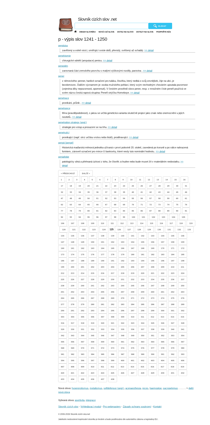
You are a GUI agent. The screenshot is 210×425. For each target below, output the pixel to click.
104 (173, 217)
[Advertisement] (133, 8)
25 (133, 186)
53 (115, 198)
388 (132, 354)
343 (72, 336)
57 (150, 198)
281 (102, 304)
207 (142, 267)
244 (122, 286)
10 (131, 180)
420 (62, 373)
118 (181, 223)
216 (102, 273)
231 (122, 279)
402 (142, 360)
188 (82, 261)
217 (112, 273)
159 (182, 242)
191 (112, 261)
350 (142, 336)
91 (186, 211)
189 (92, 261)
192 (122, 261)
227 (82, 279)
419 (182, 367)
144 (162, 236)
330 (72, 329)
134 (62, 236)
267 (92, 298)
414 (132, 367)
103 (163, 217)
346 (102, 336)
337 (142, 329)
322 (122, 323)
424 (102, 373)
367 (182, 342)
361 (122, 342)
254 (92, 292)
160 (62, 248)
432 (182, 373)
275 (172, 298)
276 (182, 298)
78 (71, 211)
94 (80, 217)
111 (112, 223)
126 (119, 230)
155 (142, 242)
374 (122, 348)
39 (124, 192)
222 (162, 273)
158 (172, 242)
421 (72, 373)
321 (112, 323)
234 (152, 279)
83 (115, 211)
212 (62, 273)
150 (92, 242)
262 (172, 292)
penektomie (64, 55)
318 (82, 323)
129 (149, 230)
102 (153, 217)
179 (122, 254)
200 (72, 267)
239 (72, 286)
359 (102, 342)
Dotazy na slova (144, 32)
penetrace (63, 98)
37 (106, 192)
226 (72, 279)
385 (102, 354)
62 (62, 205)
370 (82, 348)
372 (102, 348)
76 (186, 205)
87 (150, 211)
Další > (86, 173)
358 (92, 342)
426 (122, 373)
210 (172, 267)
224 (182, 273)
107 (72, 223)
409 (82, 367)
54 (124, 198)
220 (142, 273)
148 (72, 242)
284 (132, 304)
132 (179, 230)
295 (112, 311)
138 (102, 236)
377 (152, 348)
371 (92, 348)
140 (122, 236)
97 (106, 217)
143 (152, 236)
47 (62, 198)
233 (142, 279)
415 (142, 367)
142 (142, 236)
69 (124, 205)
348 (122, 336)
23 (115, 186)
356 (72, 342)
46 (186, 192)
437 (102, 379)
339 (162, 329)
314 (172, 317)
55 (133, 198)
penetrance (64, 108)
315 (182, 317)
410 (92, 367)
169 (152, 248)
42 (150, 192)
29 (168, 186)
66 (97, 205)
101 (143, 217)
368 (62, 348)
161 (72, 248)
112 (122, 223)
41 (142, 192)
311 (142, 317)
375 (132, 348)
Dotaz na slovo (125, 32)
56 (142, 198)
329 (62, 329)
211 (182, 267)
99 (124, 217)
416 (152, 367)
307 (102, 317)
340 (172, 329)
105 (183, 217)
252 (72, 292)
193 (132, 261)
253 (82, 292)
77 (62, 211)
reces (145, 388)
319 (92, 323)
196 (162, 261)
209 (162, 267)
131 (169, 230)
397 (92, 360)
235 (162, 279)
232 (132, 279)
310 (132, 317)
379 (172, 348)
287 (162, 304)
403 (152, 360)
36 (97, 192)
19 (80, 186)
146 (182, 236)
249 (172, 286)
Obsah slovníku (87, 32)
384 (92, 354)
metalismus (96, 388)
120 (64, 230)
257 (122, 292)
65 (88, 205)
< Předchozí (68, 173)
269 (112, 298)
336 (132, 329)
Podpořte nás (163, 32)
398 (102, 360)
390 (152, 354)
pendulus (63, 45)
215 (92, 273)
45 (177, 192)
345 (92, 336)
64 (80, 205)
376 (142, 348)
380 (182, 348)
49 (80, 198)
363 (142, 342)
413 (122, 367)
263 (182, 292)
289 (182, 304)
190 (102, 261)
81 (97, 211)
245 (132, 286)
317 (72, 323)
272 (142, 298)
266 (82, 298)
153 (122, 242)
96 (97, 217)
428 (142, 373)
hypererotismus (80, 388)
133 (189, 230)
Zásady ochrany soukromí (137, 406)
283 (122, 304)
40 (133, 192)
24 (124, 186)
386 (112, 354)
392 (172, 354)
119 (191, 223)
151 (102, 242)
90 (177, 211)
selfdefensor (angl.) (114, 388)
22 (106, 186)
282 (112, 304)
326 (162, 323)
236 (172, 279)
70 (133, 205)
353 (172, 336)
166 (122, 248)
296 (122, 311)
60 (177, 198)
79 (80, 211)
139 (112, 236)
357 (82, 342)
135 (72, 236)
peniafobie (63, 156)
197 (172, 261)
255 (102, 292)
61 (186, 198)
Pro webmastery (112, 406)
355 (62, 342)
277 (62, 304)
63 (71, 205)
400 (122, 360)
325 (152, 323)
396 (82, 360)
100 (133, 217)
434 (72, 379)
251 (62, 292)
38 (115, 192)
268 (102, 298)
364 (152, 342)
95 (88, 217)
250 (182, 286)
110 (102, 223)
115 (151, 223)
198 (182, 261)
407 (62, 367)
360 (112, 342)
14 (167, 180)
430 (162, 373)
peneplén (63, 65)
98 (115, 217)
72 (150, 205)
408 (72, 367)
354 (182, 336)
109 (92, 223)
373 (112, 348)
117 (171, 223)
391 (162, 354)
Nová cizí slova (106, 32)
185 (182, 254)
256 (112, 292)
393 (182, 354)
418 (172, 367)
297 (132, 311)
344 (82, 336)
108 (82, 223)
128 (139, 230)
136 (82, 236)
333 (102, 329)
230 (112, 279)
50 (88, 198)
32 (62, 192)
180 (132, 254)
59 (168, 198)
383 (82, 354)
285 (142, 304)
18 (71, 186)
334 (112, 329)
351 (152, 336)
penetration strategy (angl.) (72, 122)
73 (159, 205)
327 (172, 323)
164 (102, 248)
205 (122, 267)
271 (132, 298)
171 (172, 248)
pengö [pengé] (65, 142)
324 (142, 323)
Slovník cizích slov (68, 406)
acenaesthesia (133, 388)
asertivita (79, 400)
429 (152, 373)
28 (159, 186)
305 (82, 317)
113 (132, 223)
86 (142, 211)
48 (71, 198)
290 (62, 311)
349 (132, 336)
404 (162, 360)
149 (82, 242)
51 (97, 198)
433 (62, 379)
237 (182, 279)
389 (142, 354)
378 (162, 348)
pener (61, 76)
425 (112, 373)
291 (72, 311)
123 (94, 230)
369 (72, 348)
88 (159, 211)
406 (182, 360)
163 (92, 248)
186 (62, 261)
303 (62, 317)
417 (162, 367)
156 (152, 242)
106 (62, 223)
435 (82, 379)
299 (152, 311)
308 (112, 317)
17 (62, 186)
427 (132, 373)
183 (162, 254)
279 (82, 304)
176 (92, 254)
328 (182, 323)
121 (74, 230)
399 (112, 360)
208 (152, 267)
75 (177, 205)
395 (72, 360)
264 (62, 298)
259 (142, 292)
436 (92, 379)
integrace (91, 400)
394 (62, 360)
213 (72, 273)
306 (92, 317)
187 (72, 261)
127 (129, 230)
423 (92, 373)
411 (102, 367)
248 (162, 286)
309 (122, 317)
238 (62, 286)
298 (142, 311)
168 (142, 248)
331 (82, 329)
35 (88, 192)
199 (62, 267)
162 (82, 248)
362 (132, 342)
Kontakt (157, 406)
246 (142, 286)
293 (92, 311)
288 (172, 304)
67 (106, 205)
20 (88, 186)
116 (161, 223)
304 (72, 317)
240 (82, 286)
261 (162, 292)
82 (106, 211)
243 (112, 286)
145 (172, 236)
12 (149, 180)
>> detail (149, 50)
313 (162, 317)
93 (71, 217)
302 (182, 311)
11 (140, 180)
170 (162, 248)
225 (62, 279)
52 (106, 198)
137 (92, 236)
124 (104, 230)
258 (132, 292)
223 (172, 273)
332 (92, 329)
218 (122, 273)
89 (168, 211)
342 (62, 336)
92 (62, 217)
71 (142, 205)
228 (92, 279)
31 (186, 186)
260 (152, 292)
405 (172, 360)
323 (132, 323)
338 (152, 329)
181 (142, 254)
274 (162, 298)
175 (82, 254)
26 (142, 186)
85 (133, 211)
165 (112, 248)
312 (152, 317)
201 (82, 267)
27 (150, 186)
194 (142, 261)
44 (168, 192)
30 (177, 186)
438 (112, 379)
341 (182, 329)
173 (62, 254)
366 (172, 342)
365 (162, 342)
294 (102, 311)
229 (102, 279)
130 (159, 230)
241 (92, 286)
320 (102, 323)
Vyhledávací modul (91, 406)
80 (88, 211)
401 (132, 360)
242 (102, 286)
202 (92, 267)
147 (62, 242)
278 (72, 304)
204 (112, 267)
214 (82, 273)
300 (162, 311)
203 (102, 267)
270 (122, 298)
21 (97, 186)
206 (132, 267)
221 (152, 273)
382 (72, 354)
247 (152, 286)
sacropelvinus (170, 388)
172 (182, 248)
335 (122, 329)
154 (132, 242)
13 (158, 180)
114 (141, 223)
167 (132, 248)
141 (132, 236)
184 (172, 254)
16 (184, 180)
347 (112, 336)
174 (72, 254)
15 (175, 180)
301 (172, 311)
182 (152, 254)
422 (82, 373)
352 (162, 336)
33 (71, 192)
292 (82, 311)
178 (112, 254)
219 (132, 273)
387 (122, 354)
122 (84, 230)
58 (159, 198)
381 (62, 354)
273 (152, 298)
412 (112, 367)
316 (62, 323)
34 (80, 192)
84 (124, 211)
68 (115, 205)
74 (168, 205)
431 (172, 373)
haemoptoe (156, 388)
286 (152, 304)
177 (102, 254)
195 (152, 261)
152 (112, 242)
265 (72, 298)
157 (162, 242)
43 (159, 192)
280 (92, 304)
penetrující (63, 132)
